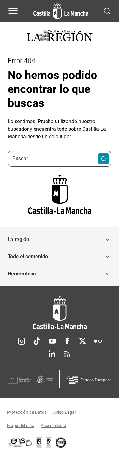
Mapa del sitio (20, 425)
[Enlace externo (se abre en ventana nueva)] (49, 442)
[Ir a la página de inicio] (60, 11)
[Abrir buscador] (107, 10)
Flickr (97, 341)
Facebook (67, 341)
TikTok (36, 341)
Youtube (52, 341)
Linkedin (52, 354)
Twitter (82, 341)
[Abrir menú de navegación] (13, 11)
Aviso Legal (64, 412)
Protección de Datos (27, 412)
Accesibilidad (53, 425)
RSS (67, 354)
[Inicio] (59, 313)
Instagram (21, 341)
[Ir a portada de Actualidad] (59, 37)
